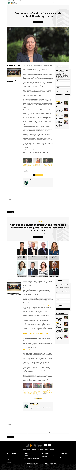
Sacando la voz (38, 10)
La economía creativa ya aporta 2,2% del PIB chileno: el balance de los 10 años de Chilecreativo (59, 110)
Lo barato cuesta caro (22, 192)
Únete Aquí (63, 94)
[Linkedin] (42, 22)
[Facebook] (64, 0)
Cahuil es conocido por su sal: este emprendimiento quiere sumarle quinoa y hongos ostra (59, 104)
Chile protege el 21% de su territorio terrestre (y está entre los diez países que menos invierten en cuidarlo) (49, 460)
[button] (53, 2)
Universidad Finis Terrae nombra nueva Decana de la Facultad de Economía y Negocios (48, 165)
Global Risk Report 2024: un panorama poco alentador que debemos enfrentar (37, 165)
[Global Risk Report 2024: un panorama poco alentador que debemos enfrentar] (37, 160)
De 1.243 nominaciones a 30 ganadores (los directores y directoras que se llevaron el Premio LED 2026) (49, 464)
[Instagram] (65, 0)
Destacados (26, 466)
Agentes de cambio (45, 457)
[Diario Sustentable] (26, 182)
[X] (67, 0)
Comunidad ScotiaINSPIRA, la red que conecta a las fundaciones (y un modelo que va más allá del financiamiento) (14, 80)
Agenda (57, 114)
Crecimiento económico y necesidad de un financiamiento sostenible (54, 193)
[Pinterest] (38, 22)
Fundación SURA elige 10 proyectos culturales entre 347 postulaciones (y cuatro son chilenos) (32, 455)
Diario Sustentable (35, 18)
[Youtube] (68, 0)
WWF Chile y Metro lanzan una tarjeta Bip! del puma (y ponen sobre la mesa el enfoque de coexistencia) (49, 455)
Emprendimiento (58, 101)
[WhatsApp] (40, 22)
